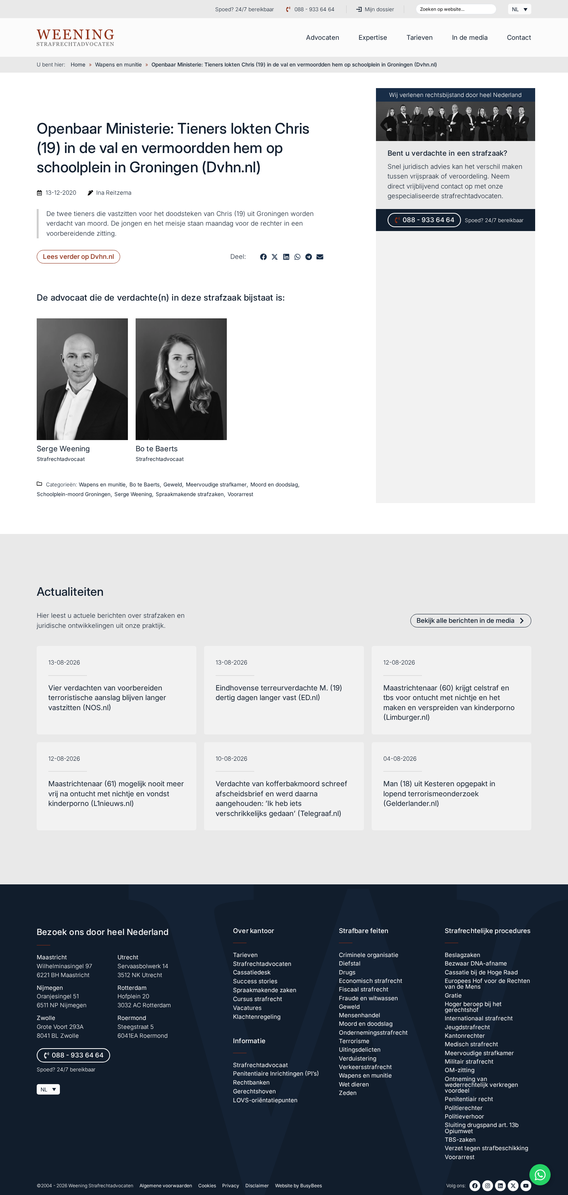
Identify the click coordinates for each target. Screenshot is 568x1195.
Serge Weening (63, 448)
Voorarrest (240, 494)
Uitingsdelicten (360, 1049)
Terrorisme (354, 1041)
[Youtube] (525, 1185)
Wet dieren (354, 1084)
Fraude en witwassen (368, 998)
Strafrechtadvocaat (61, 459)
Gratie (453, 995)
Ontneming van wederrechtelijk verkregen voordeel (481, 1085)
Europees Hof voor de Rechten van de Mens (487, 983)
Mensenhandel (359, 1015)
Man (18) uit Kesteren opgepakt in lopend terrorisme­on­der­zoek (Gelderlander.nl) (439, 793)
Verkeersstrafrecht (365, 1067)
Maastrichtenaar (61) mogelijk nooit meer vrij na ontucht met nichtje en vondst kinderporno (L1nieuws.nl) (116, 793)
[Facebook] (474, 1185)
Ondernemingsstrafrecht (373, 1032)
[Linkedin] (500, 1185)
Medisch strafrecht (471, 1044)
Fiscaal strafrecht (363, 989)
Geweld (172, 484)
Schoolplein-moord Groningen (74, 494)
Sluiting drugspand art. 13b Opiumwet (482, 1127)
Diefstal (350, 963)
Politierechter (464, 1108)
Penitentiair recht (469, 1099)
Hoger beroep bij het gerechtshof (473, 1006)
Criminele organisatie (368, 955)
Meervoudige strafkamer (216, 484)
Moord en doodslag (274, 484)
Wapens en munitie (118, 64)
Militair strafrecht (469, 1061)
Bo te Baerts (157, 448)
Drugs (347, 972)
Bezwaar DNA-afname (476, 963)
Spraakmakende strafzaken (190, 494)
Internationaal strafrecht (479, 1018)
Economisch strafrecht (370, 980)
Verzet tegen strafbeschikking (486, 1148)
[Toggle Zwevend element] (540, 1174)
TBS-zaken (460, 1139)
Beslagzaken (462, 955)
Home (78, 64)
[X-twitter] (513, 1185)
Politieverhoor (464, 1116)
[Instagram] (487, 1185)
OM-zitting (459, 1070)
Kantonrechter (465, 1035)
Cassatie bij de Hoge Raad (481, 972)
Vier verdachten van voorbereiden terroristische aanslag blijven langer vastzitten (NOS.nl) (107, 697)
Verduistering (357, 1058)
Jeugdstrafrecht (467, 1027)
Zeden (348, 1092)
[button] (263, 256)
